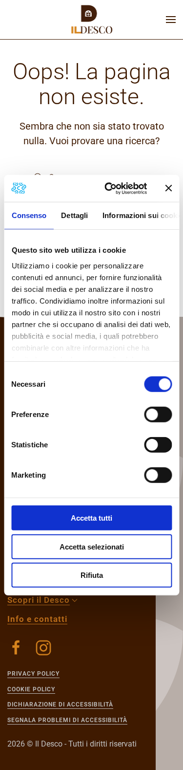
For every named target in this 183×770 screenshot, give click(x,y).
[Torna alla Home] (92, 19)
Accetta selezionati (92, 546)
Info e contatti (37, 619)
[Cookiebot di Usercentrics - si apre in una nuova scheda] (109, 188)
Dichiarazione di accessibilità (60, 704)
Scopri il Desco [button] (38, 600)
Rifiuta (92, 575)
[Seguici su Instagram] (43, 648)
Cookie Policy (31, 689)
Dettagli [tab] (74, 215)
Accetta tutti (91, 518)
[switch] (158, 414)
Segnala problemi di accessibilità (67, 720)
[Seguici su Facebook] (16, 648)
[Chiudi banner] (168, 188)
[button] (171, 19)
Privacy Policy (33, 673)
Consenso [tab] (28, 215)
